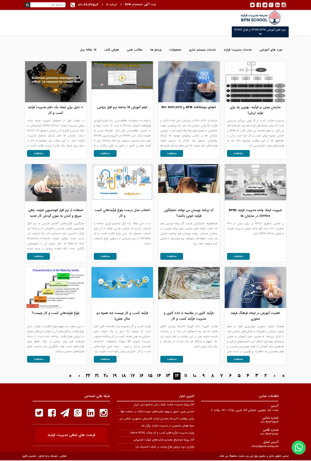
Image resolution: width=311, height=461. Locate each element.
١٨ (124, 375)
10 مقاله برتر (88, 50)
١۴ (159, 375)
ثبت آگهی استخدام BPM (140, 4)
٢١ (97, 375)
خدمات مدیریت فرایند (238, 50)
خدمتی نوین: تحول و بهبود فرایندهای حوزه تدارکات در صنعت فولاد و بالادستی (150, 412)
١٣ (168, 375)
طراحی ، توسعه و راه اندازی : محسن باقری (44, 456)
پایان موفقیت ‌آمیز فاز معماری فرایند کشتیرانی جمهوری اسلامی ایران (155, 419)
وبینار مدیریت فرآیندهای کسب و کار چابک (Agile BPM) (162, 433)
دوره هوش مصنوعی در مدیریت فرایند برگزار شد (167, 426)
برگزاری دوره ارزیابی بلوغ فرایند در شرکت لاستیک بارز (164, 447)
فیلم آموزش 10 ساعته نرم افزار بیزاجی (122, 107)
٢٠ (106, 375)
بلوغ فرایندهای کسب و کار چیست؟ (55, 313)
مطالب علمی (135, 50)
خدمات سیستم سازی (202, 50)
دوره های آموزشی (271, 50)
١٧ (133, 375)
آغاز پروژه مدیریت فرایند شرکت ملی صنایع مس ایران (163, 404)
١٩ (115, 375)
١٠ (194, 375)
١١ (185, 375)
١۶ (141, 375)
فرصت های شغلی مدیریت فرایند (71, 435)
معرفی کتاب (111, 50)
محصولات (175, 50)
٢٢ (88, 375)
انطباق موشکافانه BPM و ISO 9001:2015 (188, 107)
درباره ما (111, 4)
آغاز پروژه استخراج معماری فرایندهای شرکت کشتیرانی (163, 440)
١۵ (150, 375)
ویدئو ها (155, 50)
